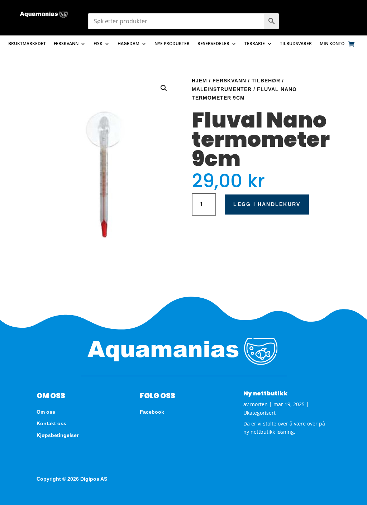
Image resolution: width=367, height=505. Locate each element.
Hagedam (128, 44)
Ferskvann (66, 44)
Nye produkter (172, 44)
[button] (163, 88)
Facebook (152, 412)
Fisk (98, 44)
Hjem (199, 80)
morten (259, 404)
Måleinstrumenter (222, 89)
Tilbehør (266, 80)
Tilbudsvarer (296, 44)
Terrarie (254, 44)
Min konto (332, 44)
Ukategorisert (259, 412)
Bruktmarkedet (27, 44)
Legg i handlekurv (266, 204)
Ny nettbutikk (265, 393)
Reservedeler (213, 44)
